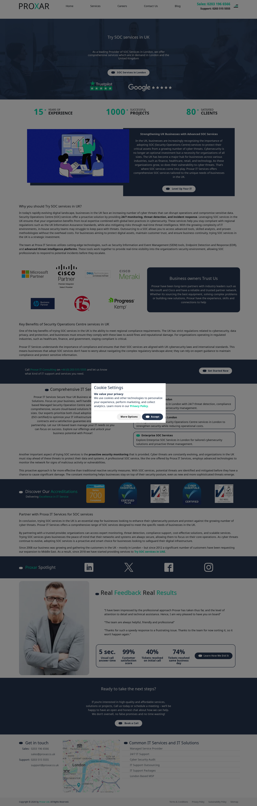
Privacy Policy (139, 406)
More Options (129, 416)
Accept (155, 416)
